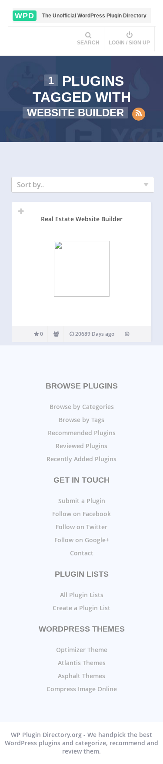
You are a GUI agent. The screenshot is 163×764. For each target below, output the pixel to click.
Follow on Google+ (81, 540)
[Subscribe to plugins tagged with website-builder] (138, 114)
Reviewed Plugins (81, 446)
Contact (81, 553)
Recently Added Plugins (81, 459)
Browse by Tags (81, 420)
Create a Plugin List (81, 608)
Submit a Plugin (81, 501)
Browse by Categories (82, 406)
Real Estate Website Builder (82, 219)
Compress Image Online (82, 689)
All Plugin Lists (81, 595)
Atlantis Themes (82, 663)
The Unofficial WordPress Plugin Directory (80, 15)
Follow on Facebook (81, 514)
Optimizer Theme (81, 650)
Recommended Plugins (82, 433)
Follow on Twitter (81, 527)
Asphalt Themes (81, 676)
